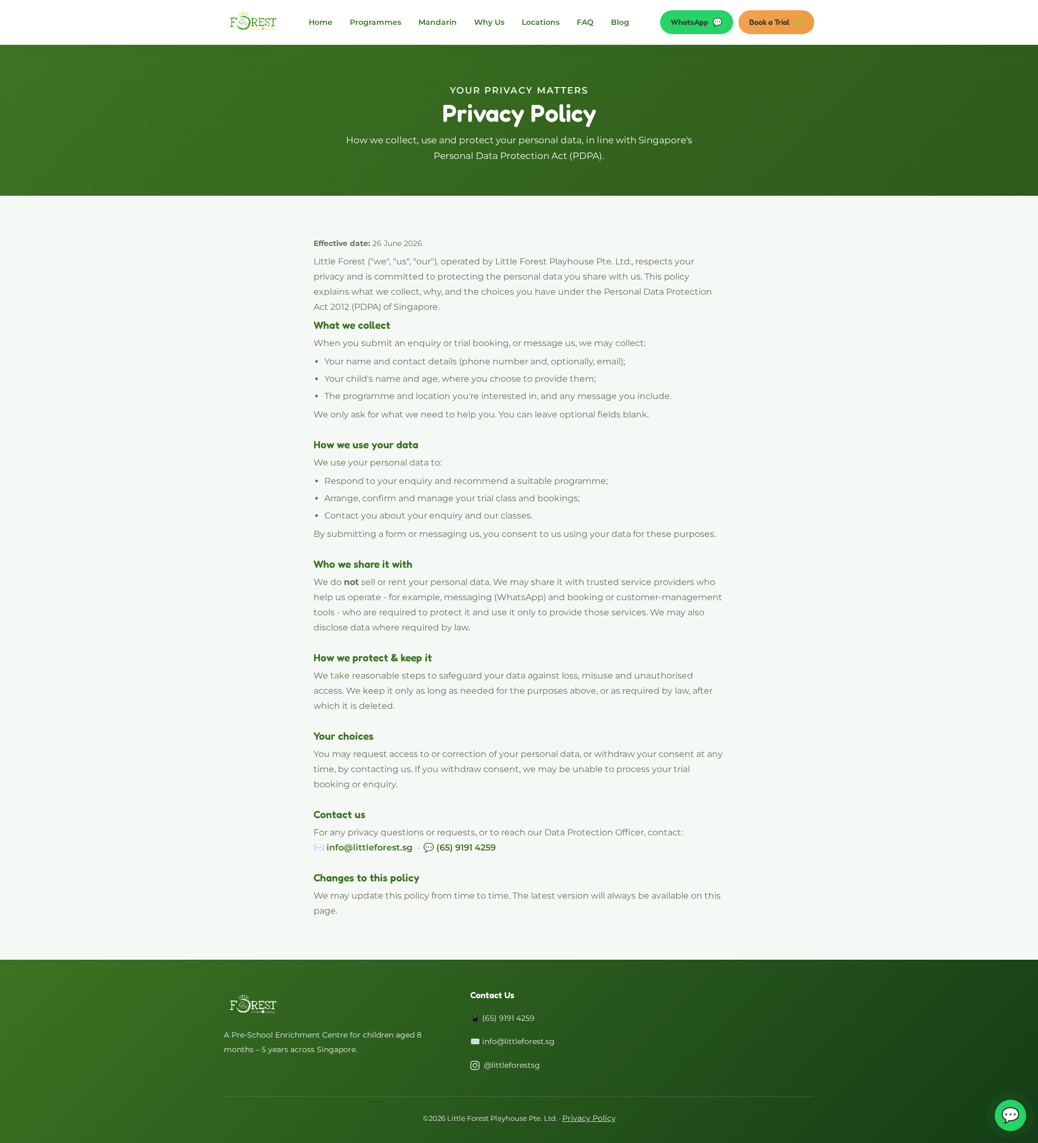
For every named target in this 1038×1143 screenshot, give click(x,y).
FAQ (585, 22)
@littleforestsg (512, 1065)
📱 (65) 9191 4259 (502, 1018)
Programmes (375, 22)
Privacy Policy (589, 1118)
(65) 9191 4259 (466, 847)
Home (320, 22)
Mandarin (437, 22)
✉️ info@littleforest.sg (512, 1041)
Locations (541, 22)
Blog (620, 22)
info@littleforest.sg (369, 847)
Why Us (489, 22)
